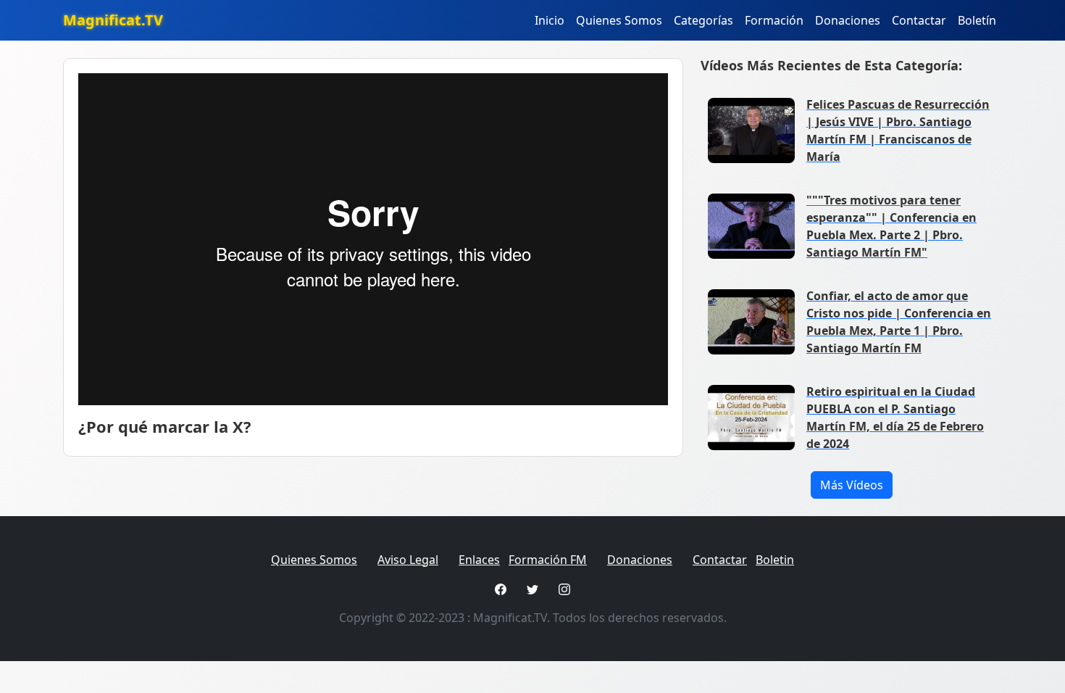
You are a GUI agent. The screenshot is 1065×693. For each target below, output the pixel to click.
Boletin (775, 560)
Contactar (919, 20)
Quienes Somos (619, 20)
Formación (774, 20)
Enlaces (479, 560)
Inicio (549, 20)
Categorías (703, 20)
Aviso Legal (407, 560)
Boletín (977, 20)
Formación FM (548, 560)
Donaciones (847, 20)
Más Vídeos (851, 485)
